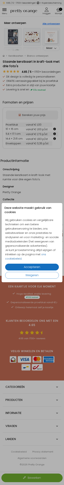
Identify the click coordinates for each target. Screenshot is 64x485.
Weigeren (32, 275)
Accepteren (32, 267)
